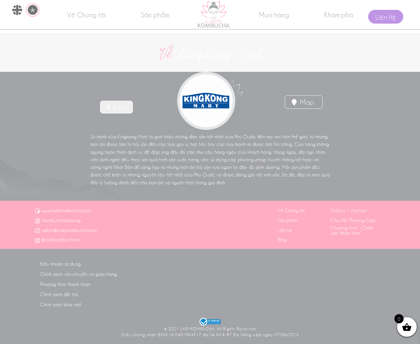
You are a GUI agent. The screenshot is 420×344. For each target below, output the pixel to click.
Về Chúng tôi (86, 14)
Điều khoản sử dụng (60, 263)
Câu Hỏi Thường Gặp (352, 220)
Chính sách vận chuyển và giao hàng (78, 273)
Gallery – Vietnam (348, 210)
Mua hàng (274, 14)
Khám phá (338, 14)
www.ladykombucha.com (66, 210)
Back (120, 106)
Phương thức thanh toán (65, 284)
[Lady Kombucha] (214, 14)
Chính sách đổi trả (59, 294)
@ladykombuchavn (60, 239)
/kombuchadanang (61, 220)
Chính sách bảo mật (60, 304)
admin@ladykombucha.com (69, 230)
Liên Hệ (385, 16)
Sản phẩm (155, 14)
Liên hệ (285, 230)
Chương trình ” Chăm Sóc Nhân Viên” (351, 230)
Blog (282, 239)
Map (306, 101)
